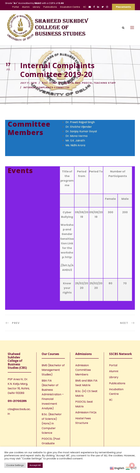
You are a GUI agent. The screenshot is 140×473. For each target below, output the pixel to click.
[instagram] (107, 7)
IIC (84, 7)
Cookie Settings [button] (15, 465)
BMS (78, 83)
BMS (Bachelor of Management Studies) (53, 369)
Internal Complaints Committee (46, 87)
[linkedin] (98, 7)
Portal (15, 7)
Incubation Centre (70, 7)
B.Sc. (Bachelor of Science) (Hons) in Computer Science (52, 423)
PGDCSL (87, 83)
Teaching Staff (105, 83)
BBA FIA (69, 83)
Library (36, 7)
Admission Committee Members (83, 369)
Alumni (26, 7)
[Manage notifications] (132, 465)
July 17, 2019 (28, 83)
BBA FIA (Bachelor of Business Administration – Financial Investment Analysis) (53, 394)
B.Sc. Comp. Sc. (52, 83)
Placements (123, 7)
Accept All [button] (35, 465)
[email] (90, 7)
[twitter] (103, 7)
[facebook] (94, 7)
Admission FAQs (85, 412)
